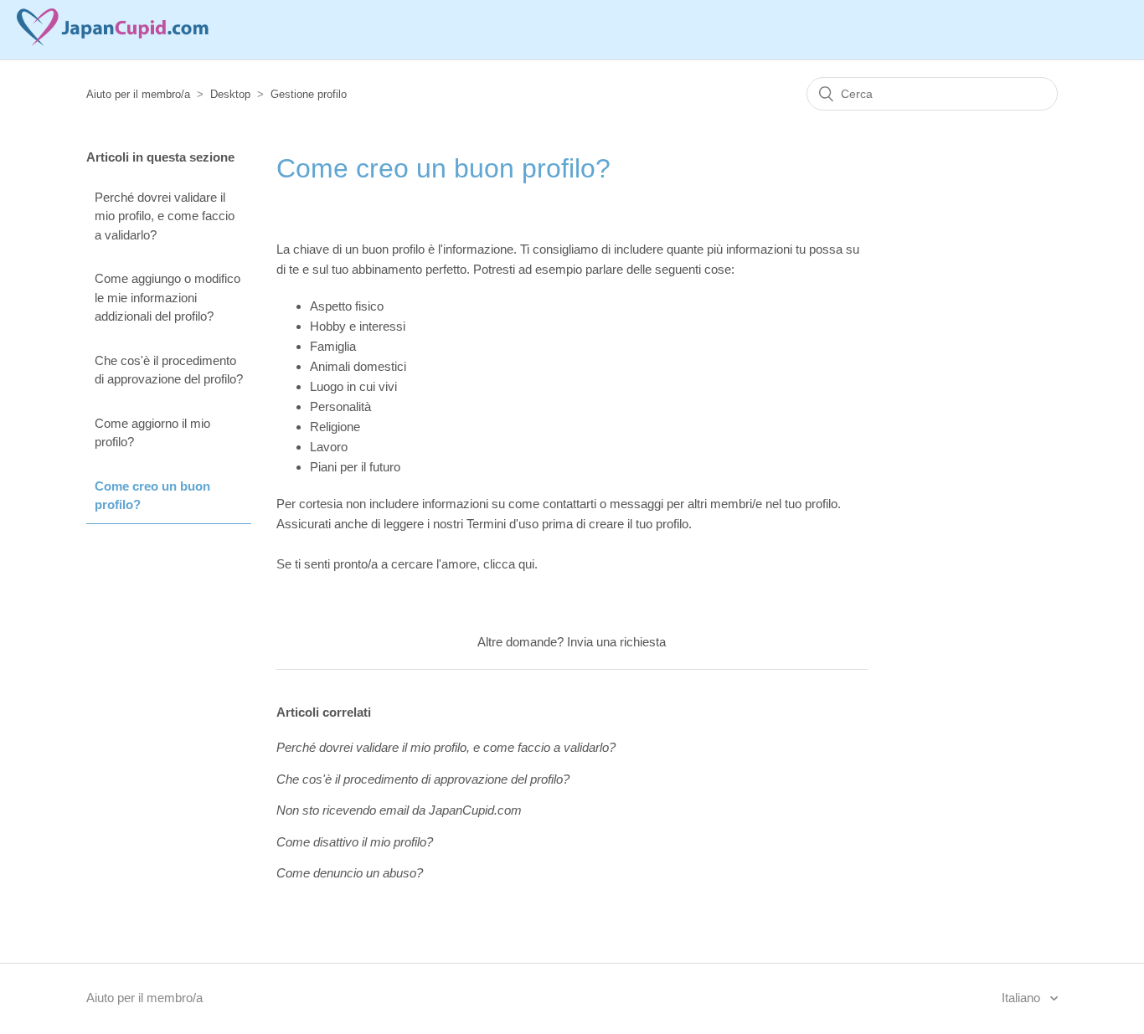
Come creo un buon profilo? (152, 495)
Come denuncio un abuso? (349, 873)
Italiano (1023, 997)
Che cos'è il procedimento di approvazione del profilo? (169, 370)
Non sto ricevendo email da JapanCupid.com (399, 810)
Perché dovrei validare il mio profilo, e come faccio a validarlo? (164, 216)
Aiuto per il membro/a (138, 94)
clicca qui (508, 564)
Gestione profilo (309, 94)
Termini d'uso (502, 524)
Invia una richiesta (616, 642)
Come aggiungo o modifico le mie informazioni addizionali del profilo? (167, 297)
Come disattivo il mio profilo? (354, 842)
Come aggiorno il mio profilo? (152, 433)
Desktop (230, 94)
